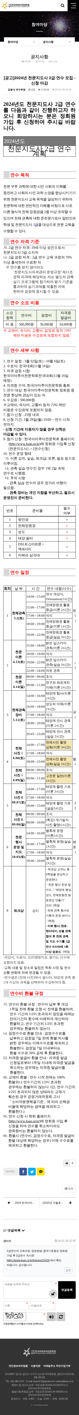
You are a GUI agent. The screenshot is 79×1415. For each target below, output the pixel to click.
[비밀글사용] (53, 1294)
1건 (33, 89)
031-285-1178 (17, 1381)
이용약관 (35, 1365)
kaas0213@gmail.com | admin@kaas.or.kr (53, 1381)
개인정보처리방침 (18, 1365)
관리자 (7, 1241)
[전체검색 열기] (62, 5)
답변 (68, 1270)
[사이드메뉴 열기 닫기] (73, 5)
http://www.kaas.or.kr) (25, 444)
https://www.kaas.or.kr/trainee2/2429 (28, 1260)
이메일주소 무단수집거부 (56, 1365)
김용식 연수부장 (16, 89)
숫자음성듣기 (51, 1316)
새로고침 (60, 1316)
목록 (70, 1188)
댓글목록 (14, 1230)
